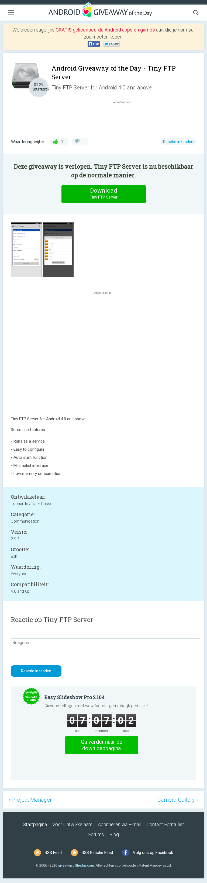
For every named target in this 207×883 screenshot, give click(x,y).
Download (104, 193)
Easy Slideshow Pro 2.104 (74, 697)
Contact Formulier (165, 824)
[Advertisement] (125, 117)
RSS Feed (53, 852)
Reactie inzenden (178, 141)
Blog (114, 834)
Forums (96, 834)
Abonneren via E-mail (119, 824)
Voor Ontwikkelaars (72, 824)
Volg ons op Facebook (153, 852)
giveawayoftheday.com (76, 865)
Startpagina (35, 824)
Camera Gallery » (178, 800)
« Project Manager (30, 800)
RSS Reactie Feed (97, 852)
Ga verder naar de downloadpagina (101, 745)
